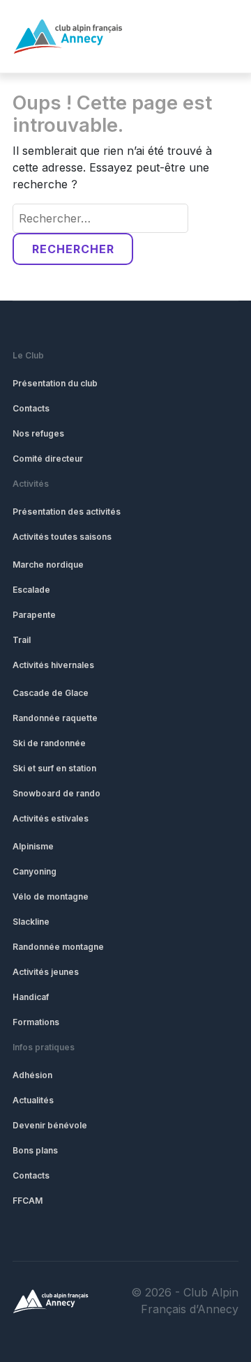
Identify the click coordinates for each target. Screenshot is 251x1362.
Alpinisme (33, 846)
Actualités (33, 1100)
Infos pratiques (44, 1047)
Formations (36, 1022)
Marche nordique (48, 564)
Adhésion (32, 1075)
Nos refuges (38, 433)
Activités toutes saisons (62, 536)
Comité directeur (48, 458)
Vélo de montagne (51, 896)
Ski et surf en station (54, 768)
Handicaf (31, 997)
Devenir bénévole (50, 1125)
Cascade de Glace (51, 693)
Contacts (31, 408)
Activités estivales (51, 818)
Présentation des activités (67, 511)
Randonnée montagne (58, 946)
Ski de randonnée (49, 743)
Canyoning (34, 871)
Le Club (28, 355)
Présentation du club (55, 383)
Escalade (31, 589)
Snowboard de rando (56, 793)
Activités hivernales (53, 665)
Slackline (31, 921)
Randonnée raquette (55, 718)
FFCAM (28, 1200)
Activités (31, 483)
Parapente (34, 615)
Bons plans (35, 1150)
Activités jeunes (46, 972)
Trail (22, 640)
